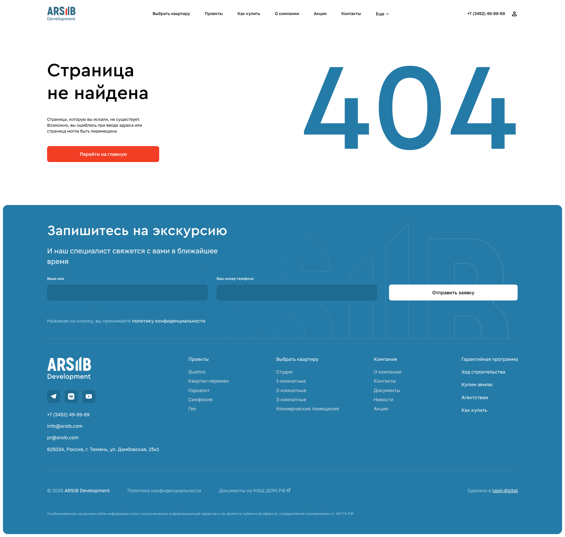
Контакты (351, 13)
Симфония (200, 399)
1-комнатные (291, 381)
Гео (192, 409)
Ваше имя (55, 278)
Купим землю (476, 384)
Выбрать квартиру (171, 13)
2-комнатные (291, 390)
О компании (287, 13)
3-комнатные (291, 399)
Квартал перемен (208, 381)
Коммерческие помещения (307, 409)
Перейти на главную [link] (103, 154)
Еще (380, 13)
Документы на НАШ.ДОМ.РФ (253, 490)
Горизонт (199, 390)
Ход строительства (483, 372)
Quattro (197, 372)
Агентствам (474, 397)
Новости (383, 399)
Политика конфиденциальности (164, 490)
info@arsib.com (64, 426)
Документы (387, 390)
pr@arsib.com (63, 437)
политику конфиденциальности (168, 321)
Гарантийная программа (489, 359)
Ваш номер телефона (235, 278)
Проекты (214, 13)
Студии (284, 372)
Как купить (248, 13)
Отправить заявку (453, 292)
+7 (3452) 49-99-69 (486, 13)
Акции (320, 13)
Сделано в (493, 490)
